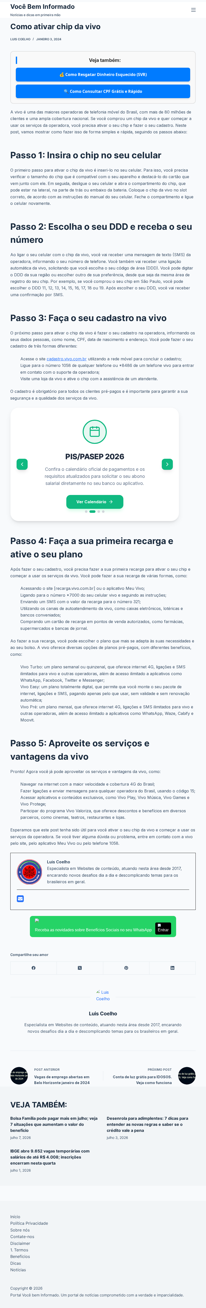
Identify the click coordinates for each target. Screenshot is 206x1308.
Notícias (18, 1269)
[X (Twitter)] (80, 968)
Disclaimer (20, 1243)
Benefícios (20, 1256)
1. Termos (19, 1249)
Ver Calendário (91, 501)
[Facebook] (34, 968)
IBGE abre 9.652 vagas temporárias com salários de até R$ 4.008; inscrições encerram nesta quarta (50, 1157)
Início (15, 1216)
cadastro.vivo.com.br (67, 358)
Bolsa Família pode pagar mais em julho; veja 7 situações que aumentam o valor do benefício (53, 1124)
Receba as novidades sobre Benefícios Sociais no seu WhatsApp (102, 930)
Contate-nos (22, 1236)
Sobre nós (20, 1230)
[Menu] (193, 10)
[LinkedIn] (172, 968)
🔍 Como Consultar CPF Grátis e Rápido (103, 91)
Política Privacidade (29, 1223)
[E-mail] (20, 900)
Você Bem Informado (42, 6)
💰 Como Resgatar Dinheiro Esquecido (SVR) (103, 74)
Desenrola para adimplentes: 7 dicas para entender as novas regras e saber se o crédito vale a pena (147, 1124)
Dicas (15, 1263)
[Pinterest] (126, 968)
